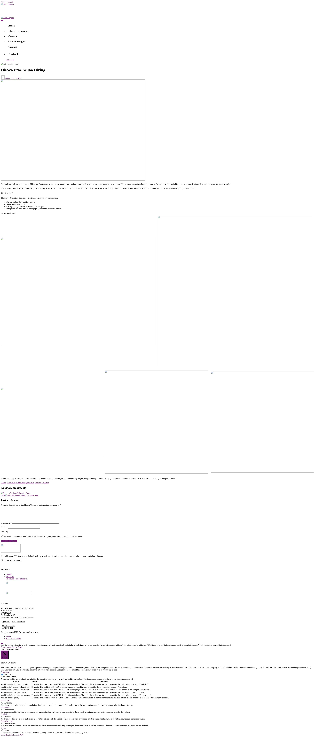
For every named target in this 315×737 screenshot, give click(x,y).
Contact (12, 46)
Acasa (11, 25)
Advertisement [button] (6, 721)
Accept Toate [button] (17, 647)
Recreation (11, 483)
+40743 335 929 (8, 626)
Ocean (3, 483)
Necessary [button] (5, 672)
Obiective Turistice (18, 31)
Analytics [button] (4, 714)
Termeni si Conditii (13, 638)
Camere (12, 36)
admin (8, 78)
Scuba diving (21, 483)
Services (38, 483)
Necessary (8, 674)
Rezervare (10, 577)
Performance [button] (6, 707)
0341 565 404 (7, 628)
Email (4, 532)
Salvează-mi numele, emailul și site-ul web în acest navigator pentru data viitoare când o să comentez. (43, 536)
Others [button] (3, 728)
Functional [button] (5, 700)
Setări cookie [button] (6, 647)
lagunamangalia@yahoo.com (13, 621)
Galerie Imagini (16, 41)
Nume (4, 527)
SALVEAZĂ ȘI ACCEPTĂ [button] (12, 735)
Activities (30, 483)
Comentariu (6, 523)
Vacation (45, 483)
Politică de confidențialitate (16, 579)
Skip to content (7, 2)
